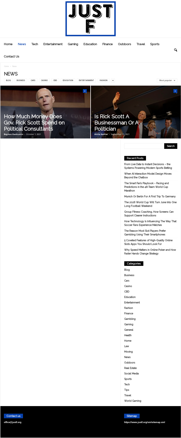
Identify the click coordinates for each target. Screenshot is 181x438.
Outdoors (124, 44)
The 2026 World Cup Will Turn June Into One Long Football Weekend (150, 204)
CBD (55, 80)
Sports (154, 44)
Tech (34, 44)
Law (126, 346)
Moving (128, 351)
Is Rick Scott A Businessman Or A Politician (116, 122)
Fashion (103, 80)
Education (90, 44)
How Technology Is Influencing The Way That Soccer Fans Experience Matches (150, 223)
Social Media (131, 373)
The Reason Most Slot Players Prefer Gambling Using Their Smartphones (145, 232)
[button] (175, 50)
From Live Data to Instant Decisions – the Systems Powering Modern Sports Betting (148, 166)
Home (8, 44)
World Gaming (132, 400)
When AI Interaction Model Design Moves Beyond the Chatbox (148, 175)
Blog (8, 80)
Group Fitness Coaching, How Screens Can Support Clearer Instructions (149, 213)
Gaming (73, 44)
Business (21, 80)
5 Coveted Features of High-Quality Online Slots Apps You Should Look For (148, 242)
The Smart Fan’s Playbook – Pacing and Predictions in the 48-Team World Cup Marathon (146, 187)
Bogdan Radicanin (13, 134)
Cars (33, 80)
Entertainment (53, 44)
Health (128, 335)
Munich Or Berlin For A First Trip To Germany (150, 196)
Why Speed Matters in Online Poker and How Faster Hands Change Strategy (150, 251)
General (128, 329)
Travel (140, 44)
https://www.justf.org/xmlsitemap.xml (144, 422)
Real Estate (130, 368)
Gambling (130, 318)
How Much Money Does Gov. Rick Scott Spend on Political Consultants (34, 122)
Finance (107, 44)
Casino (44, 80)
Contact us (11, 56)
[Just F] (90, 19)
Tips (126, 389)
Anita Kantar (101, 134)
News (22, 44)
